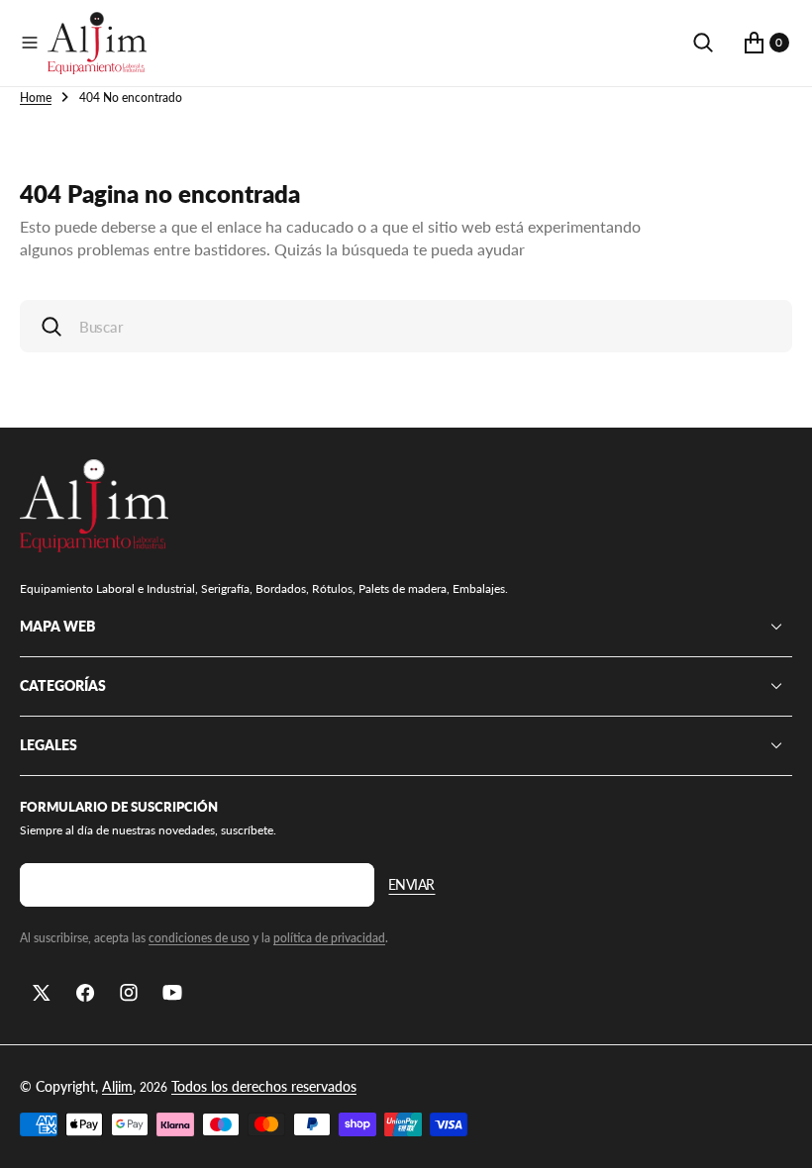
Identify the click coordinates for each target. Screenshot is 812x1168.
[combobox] (406, 326)
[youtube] (172, 993)
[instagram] (129, 993)
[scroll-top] (778, 1134)
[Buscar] (703, 42)
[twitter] (41, 993)
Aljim (117, 1086)
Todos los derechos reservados (263, 1086)
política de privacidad (329, 937)
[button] (30, 42)
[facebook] (85, 993)
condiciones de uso (199, 937)
